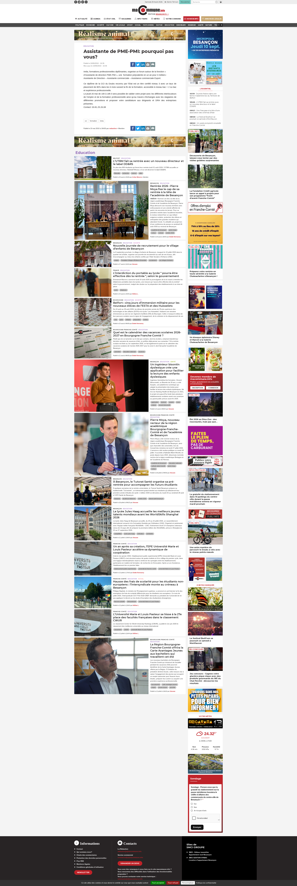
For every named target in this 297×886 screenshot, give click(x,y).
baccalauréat (155, 684)
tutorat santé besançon (156, 499)
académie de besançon (158, 230)
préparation (137, 320)
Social (141, 579)
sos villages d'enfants (166, 260)
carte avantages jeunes (169, 684)
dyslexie (163, 402)
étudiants (117, 499)
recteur (153, 233)
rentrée (145, 320)
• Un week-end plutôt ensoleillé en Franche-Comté (205, 124)
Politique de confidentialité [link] (206, 883)
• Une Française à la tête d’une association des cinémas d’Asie (205, 111)
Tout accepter (158, 883)
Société (136, 243)
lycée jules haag (129, 534)
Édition (151, 14)
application (154, 402)
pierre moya (172, 230)
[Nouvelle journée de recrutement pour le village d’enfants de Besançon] (92, 251)
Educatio (117, 173)
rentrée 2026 (170, 233)
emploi (116, 260)
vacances (142, 352)
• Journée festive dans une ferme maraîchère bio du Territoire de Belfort (205, 96)
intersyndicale (131, 601)
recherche (126, 173)
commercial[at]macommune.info (130, 857)
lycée (116, 290)
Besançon (154, 183)
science (134, 173)
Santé (173, 362)
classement (117, 629)
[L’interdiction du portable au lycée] (92, 278)
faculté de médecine (129, 499)
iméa (102, 121)
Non (195, 807)
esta (115, 320)
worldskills (149, 534)
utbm (140, 173)
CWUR (126, 629)
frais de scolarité (119, 601)
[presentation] (190, 598)
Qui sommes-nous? (84, 852)
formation (93, 121)
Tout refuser (173, 883)
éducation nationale (129, 352)
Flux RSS (80, 861)
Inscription (197, 388)
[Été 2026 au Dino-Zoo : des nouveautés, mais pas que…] (205, 405)
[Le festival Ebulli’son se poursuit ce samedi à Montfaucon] (205, 623)
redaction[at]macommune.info (130, 851)
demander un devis (130, 863)
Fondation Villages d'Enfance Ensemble (133, 260)
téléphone (123, 290)
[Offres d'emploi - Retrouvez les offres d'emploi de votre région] (205, 212)
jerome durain (162, 687)
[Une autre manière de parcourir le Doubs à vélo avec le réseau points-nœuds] (205, 533)
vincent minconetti (164, 405)
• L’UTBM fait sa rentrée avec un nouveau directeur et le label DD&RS (204, 104)
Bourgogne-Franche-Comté (125, 330)
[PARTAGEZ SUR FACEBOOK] (133, 64)
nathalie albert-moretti (158, 466)
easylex (171, 402)
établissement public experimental (125, 569)
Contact (80, 849)
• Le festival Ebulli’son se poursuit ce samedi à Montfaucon (203, 118)
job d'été (172, 687)
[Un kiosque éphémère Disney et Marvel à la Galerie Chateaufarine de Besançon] (205, 323)
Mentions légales (83, 864)
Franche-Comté (119, 544)
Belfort (116, 158)
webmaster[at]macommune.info (130, 879)
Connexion (213, 388)
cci (86, 121)
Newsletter (83, 872)
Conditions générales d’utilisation (90, 867)
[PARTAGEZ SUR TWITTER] (138, 64)
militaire (128, 320)
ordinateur (140, 534)
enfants (153, 405)
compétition (118, 534)
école (178, 402)
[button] (216, 2)
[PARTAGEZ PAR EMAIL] (147, 64)
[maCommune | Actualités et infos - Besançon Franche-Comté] (148, 10)
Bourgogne (118, 300)
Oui (195, 804)
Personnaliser (188, 883)
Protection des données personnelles (91, 858)
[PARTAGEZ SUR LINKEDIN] (142, 64)
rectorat (160, 233)
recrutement (153, 260)
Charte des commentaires (87, 855)
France (116, 270)
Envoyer (197, 827)
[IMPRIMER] (152, 64)
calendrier (117, 352)
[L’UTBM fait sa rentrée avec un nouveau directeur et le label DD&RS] (92, 166)
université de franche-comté (147, 569)
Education (89, 46)
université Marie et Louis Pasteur (169, 569)
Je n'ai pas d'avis (200, 810)
